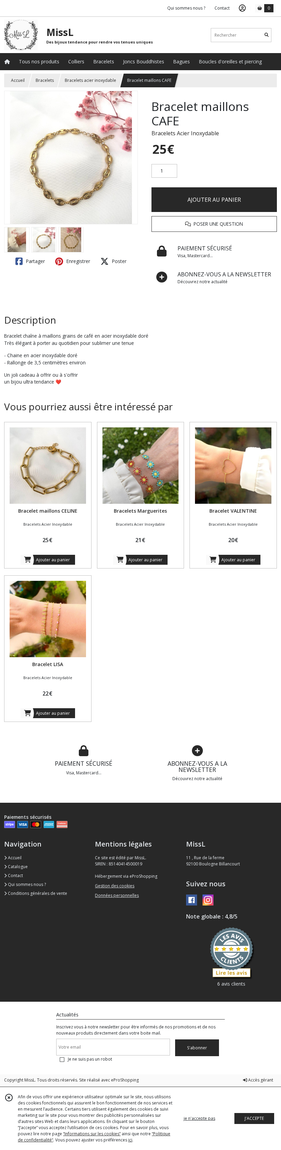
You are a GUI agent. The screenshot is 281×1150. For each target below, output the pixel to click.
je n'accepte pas (199, 1118)
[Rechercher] (266, 35)
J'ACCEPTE (254, 1118)
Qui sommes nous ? (26, 884)
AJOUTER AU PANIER (214, 199)
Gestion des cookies (114, 886)
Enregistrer (77, 261)
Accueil (18, 80)
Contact (222, 8)
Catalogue (17, 867)
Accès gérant (260, 1080)
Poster (118, 261)
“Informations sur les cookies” (92, 1134)
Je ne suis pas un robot (90, 1059)
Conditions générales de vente (37, 893)
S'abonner (197, 1048)
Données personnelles (117, 895)
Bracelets (45, 80)
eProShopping (125, 1080)
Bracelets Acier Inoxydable (185, 133)
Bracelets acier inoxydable (90, 80)
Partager (34, 261)
